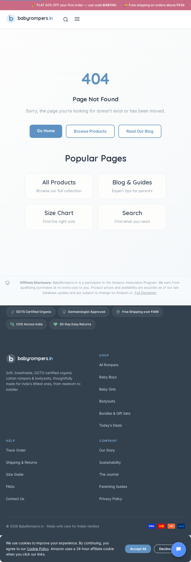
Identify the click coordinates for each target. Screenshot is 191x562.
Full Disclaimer (146, 293)
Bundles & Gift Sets (114, 413)
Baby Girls (107, 389)
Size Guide (14, 474)
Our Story (107, 450)
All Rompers (108, 365)
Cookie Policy (38, 549)
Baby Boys (108, 377)
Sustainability (110, 462)
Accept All (138, 549)
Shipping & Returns (21, 462)
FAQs (10, 486)
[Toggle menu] (77, 19)
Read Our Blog (139, 131)
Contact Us (15, 499)
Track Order (16, 450)
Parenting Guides (113, 486)
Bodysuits (107, 401)
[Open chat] (178, 549)
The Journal (108, 474)
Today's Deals (110, 425)
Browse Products (90, 131)
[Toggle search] (65, 19)
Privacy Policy (110, 499)
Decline (165, 549)
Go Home (46, 130)
